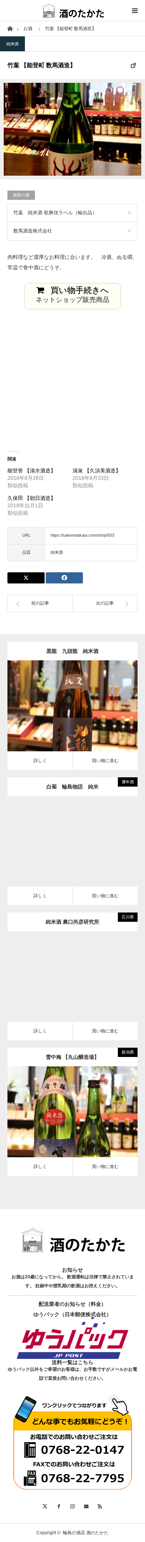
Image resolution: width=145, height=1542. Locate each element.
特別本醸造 (65, 1100)
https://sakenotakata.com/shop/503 (82, 535)
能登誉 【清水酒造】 (31, 471)
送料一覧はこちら (72, 1362)
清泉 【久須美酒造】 (96, 471)
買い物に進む (105, 760)
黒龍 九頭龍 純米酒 (72, 651)
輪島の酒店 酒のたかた (86, 1532)
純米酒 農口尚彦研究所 (72, 922)
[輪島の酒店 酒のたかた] (72, 10)
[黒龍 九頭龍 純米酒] (62, 711)
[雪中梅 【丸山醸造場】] (62, 1117)
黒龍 (79, 694)
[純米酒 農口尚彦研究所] (62, 981)
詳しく (40, 760)
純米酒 (12, 44)
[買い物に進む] (83, 711)
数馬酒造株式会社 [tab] (32, 231)
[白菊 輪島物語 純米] (62, 846)
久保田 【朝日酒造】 (31, 498)
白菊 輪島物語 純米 (75, 787)
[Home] (9, 28)
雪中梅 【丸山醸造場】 (72, 1057)
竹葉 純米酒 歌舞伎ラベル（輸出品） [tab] (55, 212)
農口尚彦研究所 (80, 965)
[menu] (134, 10)
